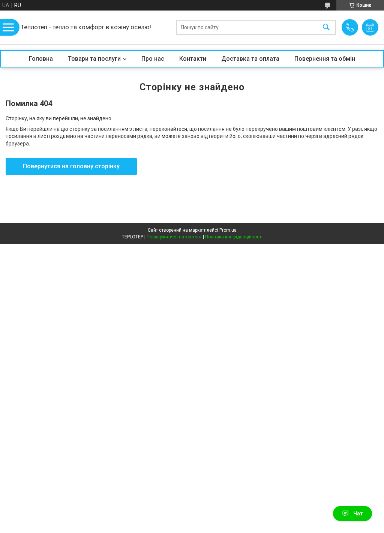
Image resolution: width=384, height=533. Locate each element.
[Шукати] (326, 27)
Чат (358, 514)
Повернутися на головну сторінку (71, 166)
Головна (41, 58)
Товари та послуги (94, 58)
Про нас (152, 58)
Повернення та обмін (324, 58)
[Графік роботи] (370, 27)
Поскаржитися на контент (174, 237)
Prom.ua (228, 230)
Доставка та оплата (250, 58)
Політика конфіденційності (233, 237)
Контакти (192, 58)
